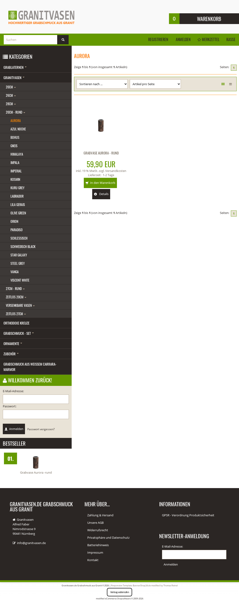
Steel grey (18, 263)
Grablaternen (14, 67)
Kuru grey (18, 187)
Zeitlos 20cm (15, 296)
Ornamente (12, 343)
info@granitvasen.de (31, 543)
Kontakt (92, 560)
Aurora (16, 120)
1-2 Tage (108, 175)
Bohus (15, 137)
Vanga (15, 271)
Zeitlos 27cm (15, 313)
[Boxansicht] (223, 84)
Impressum (95, 552)
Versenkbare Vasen (19, 305)
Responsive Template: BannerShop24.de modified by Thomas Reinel (144, 585)
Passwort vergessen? (41, 429)
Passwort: (9, 406)
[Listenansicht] (230, 84)
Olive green (18, 212)
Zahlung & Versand (100, 515)
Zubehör (10, 353)
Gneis (14, 145)
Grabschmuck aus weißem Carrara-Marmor (30, 366)
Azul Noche (18, 128)
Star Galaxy (19, 254)
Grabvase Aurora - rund (101, 152)
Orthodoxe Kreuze (16, 322)
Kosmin (15, 179)
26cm (10, 95)
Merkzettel (210, 39)
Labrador (17, 196)
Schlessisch (19, 238)
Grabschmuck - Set (18, 333)
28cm (10, 103)
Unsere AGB (95, 523)
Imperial (16, 170)
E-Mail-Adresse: (13, 391)
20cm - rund (14, 112)
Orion (14, 221)
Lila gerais (18, 204)
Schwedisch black (23, 246)
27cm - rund (14, 288)
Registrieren (158, 39)
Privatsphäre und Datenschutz (108, 537)
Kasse (230, 39)
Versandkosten (115, 171)
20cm (10, 86)
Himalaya (17, 154)
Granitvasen (13, 77)
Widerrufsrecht (97, 530)
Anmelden (183, 39)
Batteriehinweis (98, 545)
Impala (15, 162)
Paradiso (17, 229)
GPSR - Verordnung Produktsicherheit (188, 515)
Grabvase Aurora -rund (36, 472)
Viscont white (20, 280)
